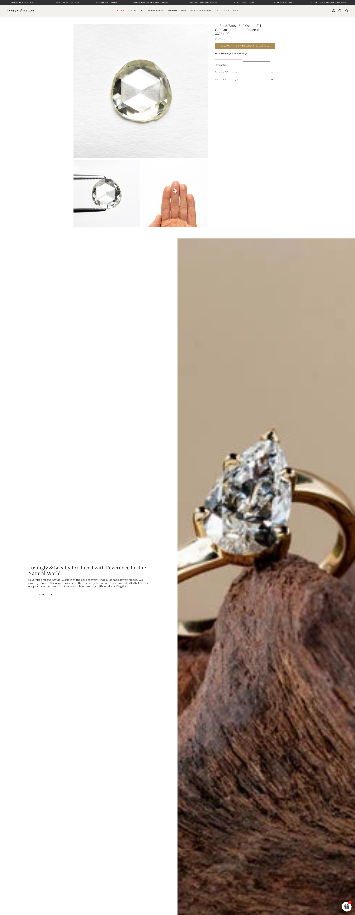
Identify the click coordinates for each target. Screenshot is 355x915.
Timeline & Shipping (226, 72)
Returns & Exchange (226, 79)
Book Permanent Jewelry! (106, 2)
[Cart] (346, 10)
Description (221, 65)
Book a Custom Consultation (67, 2)
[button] (132, 11)
